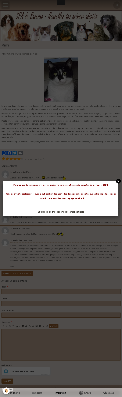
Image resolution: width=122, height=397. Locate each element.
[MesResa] (61, 393)
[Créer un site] (13, 393)
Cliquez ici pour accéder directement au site (61, 211)
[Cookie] (6, 390)
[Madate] (37, 393)
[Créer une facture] (108, 393)
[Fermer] (118, 181)
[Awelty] (84, 393)
